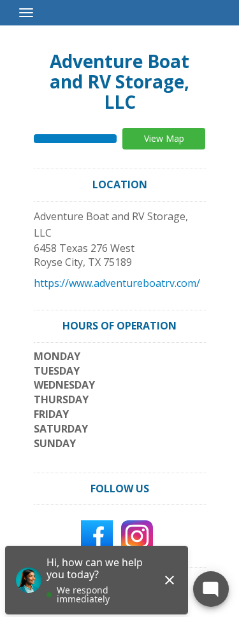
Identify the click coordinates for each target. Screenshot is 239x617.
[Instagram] (137, 536)
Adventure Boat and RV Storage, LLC (119, 81)
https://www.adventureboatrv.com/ (117, 283)
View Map (164, 138)
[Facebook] (97, 536)
